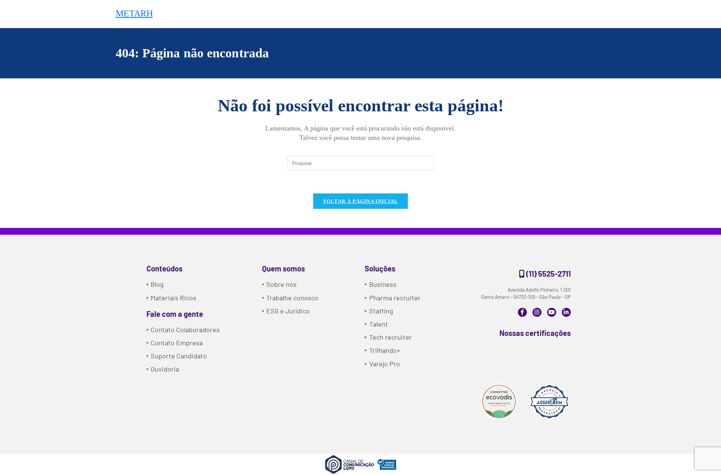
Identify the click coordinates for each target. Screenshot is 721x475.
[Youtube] (551, 312)
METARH (134, 13)
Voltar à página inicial (360, 201)
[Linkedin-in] (566, 312)
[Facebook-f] (522, 312)
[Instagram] (537, 312)
